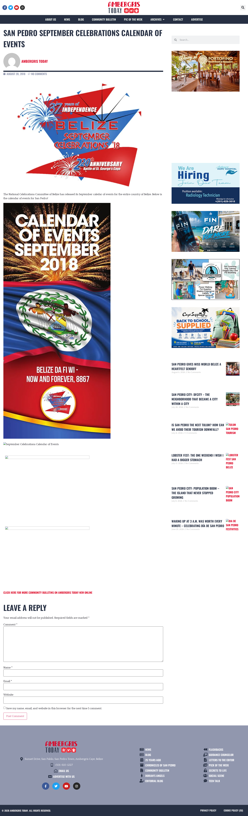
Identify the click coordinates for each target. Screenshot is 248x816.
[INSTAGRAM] (22, 7)
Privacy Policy (208, 810)
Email (7, 681)
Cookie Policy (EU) (233, 810)
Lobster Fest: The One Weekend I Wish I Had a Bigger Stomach (197, 457)
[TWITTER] (10, 7)
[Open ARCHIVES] (163, 19)
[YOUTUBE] (16, 7)
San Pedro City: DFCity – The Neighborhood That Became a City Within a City (195, 399)
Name (7, 667)
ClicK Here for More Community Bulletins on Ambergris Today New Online (47, 592)
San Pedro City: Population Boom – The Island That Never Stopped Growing (195, 493)
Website (8, 694)
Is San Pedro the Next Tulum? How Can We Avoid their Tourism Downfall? (198, 427)
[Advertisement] (206, 125)
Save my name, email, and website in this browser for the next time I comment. (54, 708)
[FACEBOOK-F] (4, 7)
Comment (10, 624)
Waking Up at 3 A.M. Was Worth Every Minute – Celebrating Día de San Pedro (198, 523)
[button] (243, 7)
